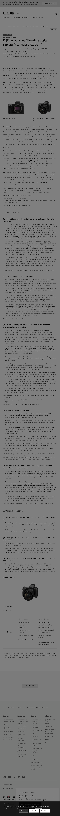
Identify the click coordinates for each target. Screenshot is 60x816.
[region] (30, 808)
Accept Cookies (45, 810)
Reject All (34, 810)
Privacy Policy (38, 808)
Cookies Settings (23, 810)
